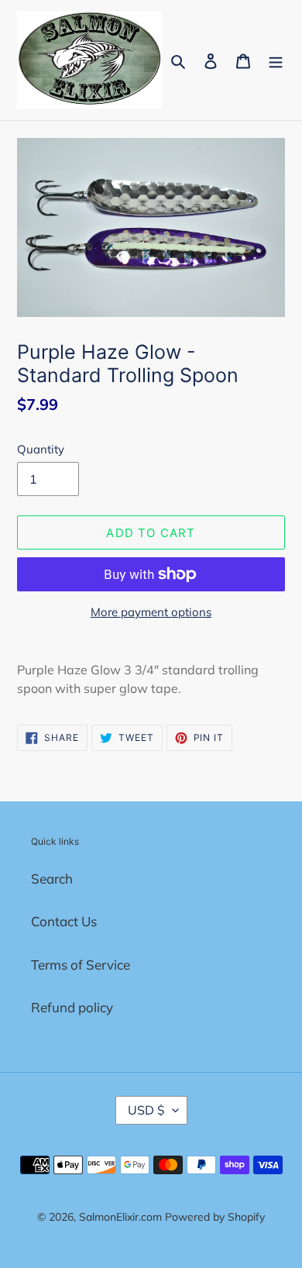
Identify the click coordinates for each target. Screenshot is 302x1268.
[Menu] (275, 60)
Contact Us (64, 921)
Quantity (40, 449)
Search (52, 878)
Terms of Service (80, 964)
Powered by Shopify (215, 1217)
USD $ (146, 1110)
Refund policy (72, 1007)
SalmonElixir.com (120, 1217)
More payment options (151, 612)
